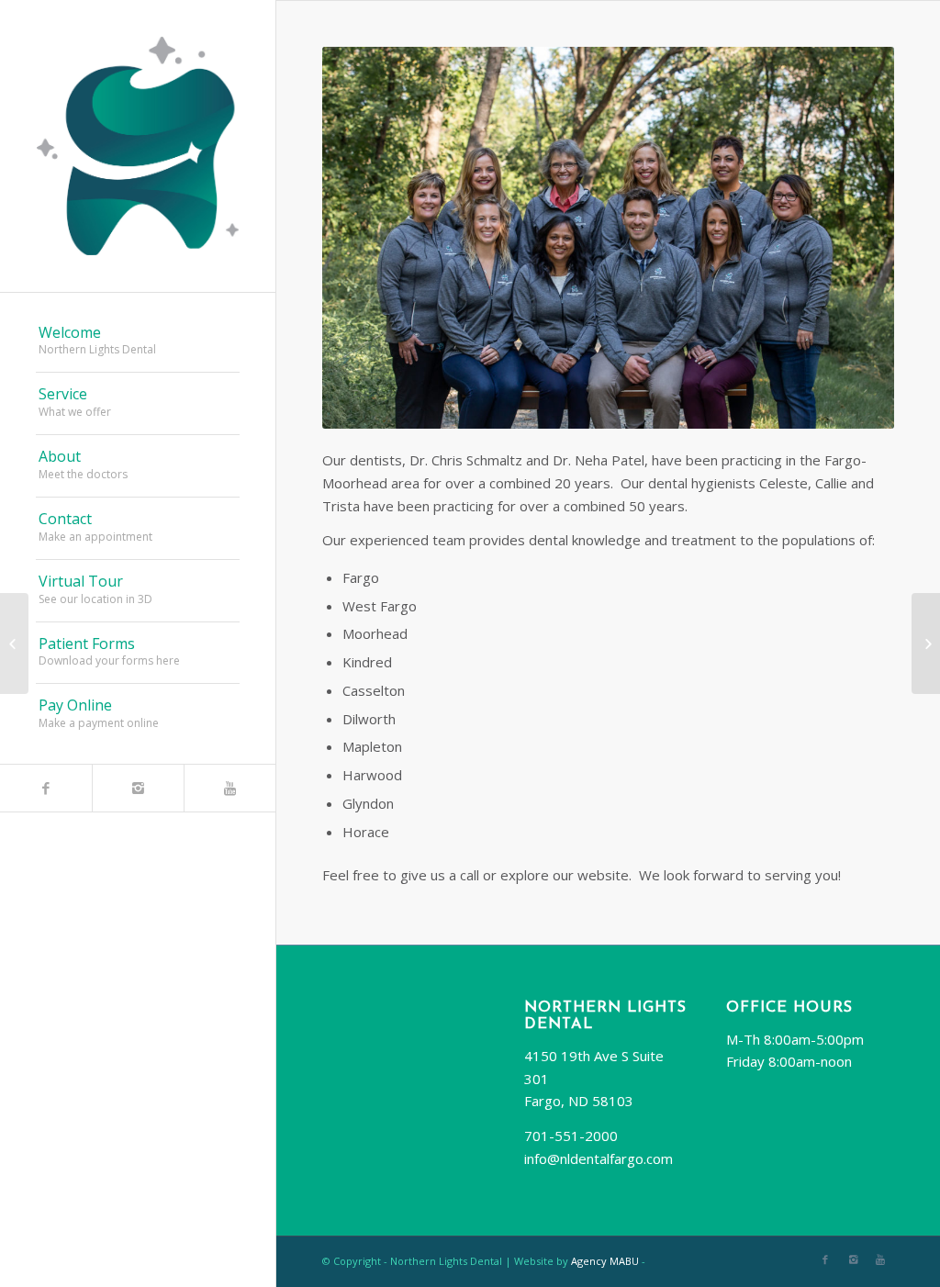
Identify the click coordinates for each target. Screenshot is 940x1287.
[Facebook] (46, 788)
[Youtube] (229, 788)
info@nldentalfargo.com (598, 1158)
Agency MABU (605, 1261)
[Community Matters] (926, 643)
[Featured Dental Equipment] (14, 643)
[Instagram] (138, 788)
